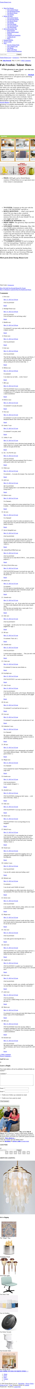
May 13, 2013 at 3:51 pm (11, 386)
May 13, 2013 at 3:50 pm (11, 299)
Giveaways (16, 57)
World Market (4, 102)
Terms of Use (4, 1385)
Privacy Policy (30, 1383)
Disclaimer (21, 1383)
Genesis (27, 1385)
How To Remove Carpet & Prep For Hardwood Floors (15, 289)
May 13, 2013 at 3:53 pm (11, 995)
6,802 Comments (26, 60)
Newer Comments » (5, 1056)
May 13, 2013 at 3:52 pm (11, 647)
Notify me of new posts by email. (11, 1098)
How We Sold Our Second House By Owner (13, 288)
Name (2, 1088)
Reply (5, 305)
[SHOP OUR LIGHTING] (17, 1214)
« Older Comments (5, 1054)
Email (2, 1091)
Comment (3, 1073)
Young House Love (5, 2)
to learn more (21, 1141)
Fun (11, 1385)
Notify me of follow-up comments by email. (14, 1095)
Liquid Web (17, 1386)
